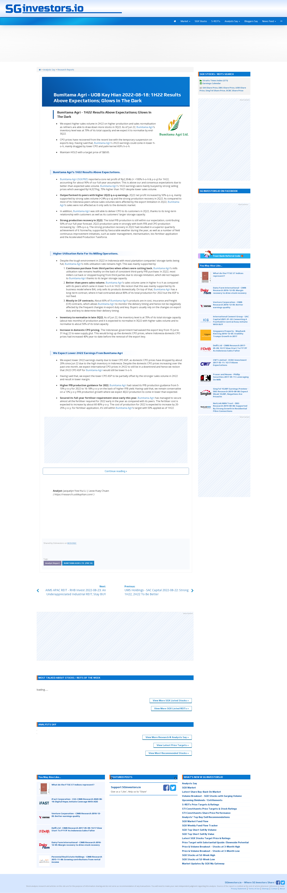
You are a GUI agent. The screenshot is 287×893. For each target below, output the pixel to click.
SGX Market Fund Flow (195, 821)
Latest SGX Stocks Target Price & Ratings (206, 838)
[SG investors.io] (175, 21)
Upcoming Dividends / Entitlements (202, 800)
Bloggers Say (251, 21)
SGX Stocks (201, 21)
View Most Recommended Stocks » (169, 753)
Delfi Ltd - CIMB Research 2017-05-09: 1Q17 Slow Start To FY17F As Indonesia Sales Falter (230, 348)
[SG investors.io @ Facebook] (166, 787)
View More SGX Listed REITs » (171, 708)
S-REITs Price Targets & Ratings (200, 804)
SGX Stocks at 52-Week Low (198, 859)
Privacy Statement (238, 888)
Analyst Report (52, 563)
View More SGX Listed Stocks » (171, 700)
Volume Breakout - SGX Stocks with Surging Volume (212, 796)
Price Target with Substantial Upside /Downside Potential (215, 842)
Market (185, 21)
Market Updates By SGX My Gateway (203, 863)
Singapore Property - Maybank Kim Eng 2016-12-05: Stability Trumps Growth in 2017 (229, 333)
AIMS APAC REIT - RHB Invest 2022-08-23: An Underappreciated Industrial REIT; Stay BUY (75, 592)
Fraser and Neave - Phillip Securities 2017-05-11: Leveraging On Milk (231, 377)
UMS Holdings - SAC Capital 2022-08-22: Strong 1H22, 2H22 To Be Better (156, 592)
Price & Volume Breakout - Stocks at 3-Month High (211, 846)
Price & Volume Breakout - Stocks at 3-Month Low (211, 851)
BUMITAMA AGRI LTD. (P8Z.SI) (78, 563)
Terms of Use (254, 888)
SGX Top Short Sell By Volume (199, 829)
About (282, 888)
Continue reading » (116, 471)
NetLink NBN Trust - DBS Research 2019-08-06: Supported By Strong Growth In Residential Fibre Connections (230, 407)
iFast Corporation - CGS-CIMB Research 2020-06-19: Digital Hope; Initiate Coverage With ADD (77, 800)
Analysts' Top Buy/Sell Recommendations (206, 817)
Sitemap (265, 888)
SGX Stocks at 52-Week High (198, 855)
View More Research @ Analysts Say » (167, 737)
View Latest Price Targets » (173, 745)
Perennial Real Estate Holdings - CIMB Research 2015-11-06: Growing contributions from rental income (77, 859)
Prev (111, 778)
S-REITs (215, 21)
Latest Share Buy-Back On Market (201, 791)
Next (175, 778)
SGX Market (189, 787)
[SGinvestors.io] (40, 69)
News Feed (268, 21)
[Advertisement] (115, 440)
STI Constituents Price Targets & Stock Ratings (209, 808)
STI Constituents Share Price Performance (206, 812)
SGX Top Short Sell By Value (198, 834)
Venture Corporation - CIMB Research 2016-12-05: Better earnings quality (228, 305)
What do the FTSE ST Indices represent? (73, 784)
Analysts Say (231, 21)
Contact (274, 888)
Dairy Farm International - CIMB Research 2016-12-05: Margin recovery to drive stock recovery (229, 290)
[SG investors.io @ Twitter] (173, 787)
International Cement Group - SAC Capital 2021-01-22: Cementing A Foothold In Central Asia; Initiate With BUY (231, 320)
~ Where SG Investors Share (249, 882)
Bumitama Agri (144, 127)
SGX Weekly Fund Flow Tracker (200, 825)
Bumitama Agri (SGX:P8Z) (74, 179)
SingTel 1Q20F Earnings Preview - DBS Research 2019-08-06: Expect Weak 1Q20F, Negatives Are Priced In (230, 392)
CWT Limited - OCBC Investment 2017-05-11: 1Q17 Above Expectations (230, 362)
